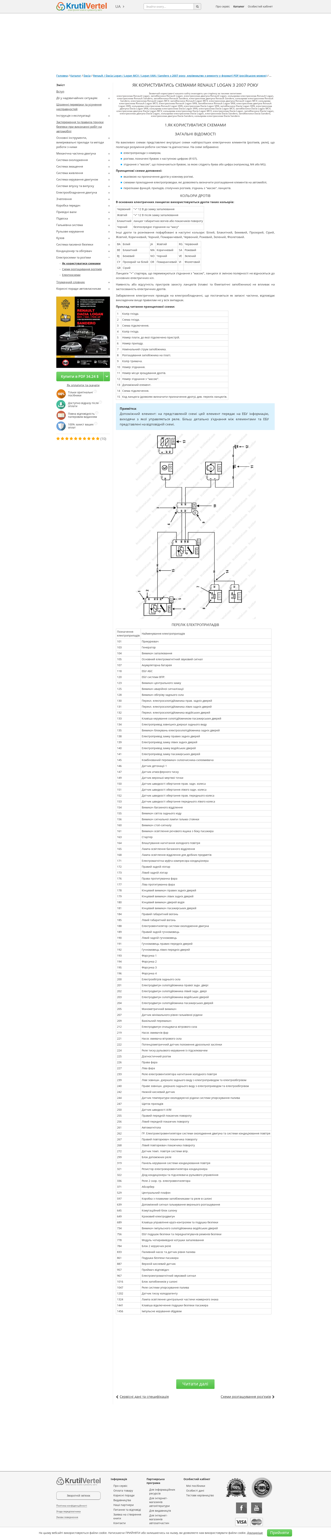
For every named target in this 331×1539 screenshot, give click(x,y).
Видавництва (122, 1500)
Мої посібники (195, 1486)
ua (118, 6)
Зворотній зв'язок (78, 1495)
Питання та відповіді (127, 1509)
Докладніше (255, 1533)
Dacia (87, 75)
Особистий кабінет (260, 6)
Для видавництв (160, 1510)
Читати (81, 332)
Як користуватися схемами (81, 263)
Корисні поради (123, 1495)
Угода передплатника (68, 1511)
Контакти (119, 1523)
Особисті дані (195, 1490)
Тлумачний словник (70, 282)
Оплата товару (123, 1490)
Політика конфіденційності (71, 1505)
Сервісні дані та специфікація (144, 1396)
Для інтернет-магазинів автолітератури (159, 1502)
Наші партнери (123, 1505)
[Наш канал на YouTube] (256, 1507)
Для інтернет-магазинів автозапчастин (159, 1519)
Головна (62, 75)
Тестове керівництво (200, 1495)
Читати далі (195, 1383)
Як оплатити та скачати (83, 385)
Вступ (60, 91)
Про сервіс (223, 6)
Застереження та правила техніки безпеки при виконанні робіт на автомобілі (80, 126)
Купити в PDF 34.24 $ (80, 376)
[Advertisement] (165, 42)
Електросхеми (71, 275)
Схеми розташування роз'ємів (82, 269)
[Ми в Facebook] (241, 1507)
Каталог (238, 6)
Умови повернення (67, 1517)
